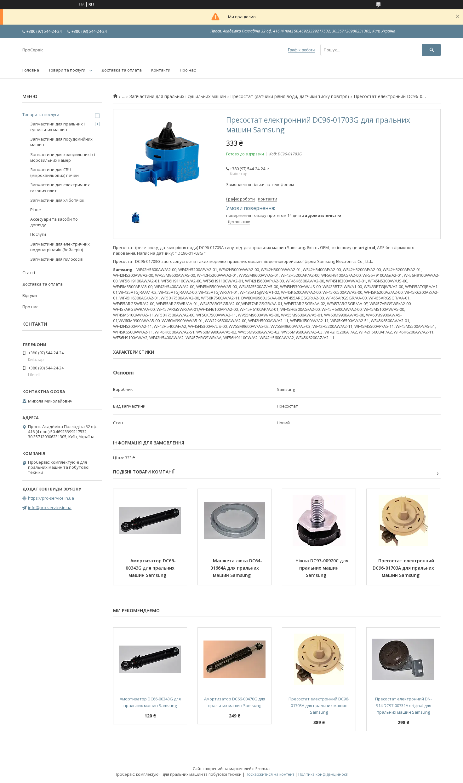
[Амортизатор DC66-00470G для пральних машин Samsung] (234, 659)
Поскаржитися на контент (270, 774)
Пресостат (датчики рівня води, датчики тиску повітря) (289, 96)
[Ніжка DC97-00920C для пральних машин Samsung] (319, 520)
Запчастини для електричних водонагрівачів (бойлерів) (60, 246)
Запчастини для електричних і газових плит (61, 187)
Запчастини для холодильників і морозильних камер (62, 157)
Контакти (160, 70)
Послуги (38, 234)
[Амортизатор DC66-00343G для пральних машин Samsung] (150, 520)
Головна (30, 70)
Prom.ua (263, 768)
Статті (28, 273)
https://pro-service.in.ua (51, 498)
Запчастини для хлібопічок (57, 200)
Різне (35, 209)
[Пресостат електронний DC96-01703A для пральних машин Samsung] (403, 520)
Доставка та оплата (121, 70)
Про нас (188, 70)
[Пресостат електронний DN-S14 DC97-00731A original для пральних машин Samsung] (403, 659)
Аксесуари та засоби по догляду (54, 222)
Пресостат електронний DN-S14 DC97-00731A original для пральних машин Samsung (403, 705)
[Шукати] (431, 50)
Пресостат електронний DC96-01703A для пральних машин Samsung (404, 568)
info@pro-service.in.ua (49, 507)
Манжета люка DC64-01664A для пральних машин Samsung (236, 568)
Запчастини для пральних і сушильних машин (177, 96)
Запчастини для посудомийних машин (61, 142)
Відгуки (29, 295)
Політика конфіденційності (323, 774)
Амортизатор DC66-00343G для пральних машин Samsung (151, 568)
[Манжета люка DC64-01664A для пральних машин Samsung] (234, 520)
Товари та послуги (67, 70)
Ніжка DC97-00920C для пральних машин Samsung (322, 568)
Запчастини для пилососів (56, 259)
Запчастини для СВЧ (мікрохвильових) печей (54, 172)
